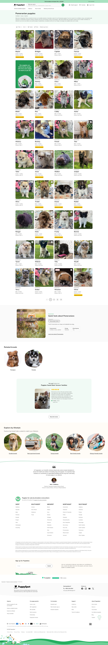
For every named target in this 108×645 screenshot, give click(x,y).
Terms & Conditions (76, 612)
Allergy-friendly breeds (96, 453)
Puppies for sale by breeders (11, 581)
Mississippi (81, 522)
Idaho (17, 512)
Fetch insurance (33, 612)
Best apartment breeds (34, 453)
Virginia (80, 532)
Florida (80, 512)
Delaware (65, 509)
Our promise (94, 609)
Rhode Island (66, 532)
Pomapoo (13, 370)
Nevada (17, 517)
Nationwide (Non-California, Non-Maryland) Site (56, 632)
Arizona (33, 507)
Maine (64, 514)
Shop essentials (10, 613)
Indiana (48, 509)
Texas (32, 514)
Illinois (48, 507)
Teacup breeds (54, 453)
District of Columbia (67, 512)
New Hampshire (66, 522)
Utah (17, 522)
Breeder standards (54, 609)
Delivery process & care (49, 8)
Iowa (48, 512)
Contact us (74, 604)
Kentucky (81, 517)
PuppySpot (4, 581)
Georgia (80, 514)
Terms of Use (10, 632)
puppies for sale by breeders (40, 500)
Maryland (65, 517)
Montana (17, 514)
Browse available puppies (19, 8)
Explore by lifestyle (11, 610)
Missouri (49, 522)
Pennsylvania (66, 530)
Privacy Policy (17, 632)
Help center (74, 606)
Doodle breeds (13, 453)
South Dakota (50, 532)
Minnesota (49, 520)
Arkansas (81, 509)
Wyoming (18, 527)
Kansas (48, 514)
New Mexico (34, 509)
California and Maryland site (39, 632)
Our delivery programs (96, 612)
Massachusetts (66, 520)
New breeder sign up (55, 606)
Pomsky (34, 370)
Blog (93, 614)
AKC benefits (32, 609)
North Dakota (50, 527)
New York (65, 527)
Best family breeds (75, 453)
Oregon (17, 520)
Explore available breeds (12, 608)
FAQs (73, 609)
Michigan (49, 517)
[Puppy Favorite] (32, 32)
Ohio (48, 530)
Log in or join (32, 604)
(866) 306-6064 (69, 588)
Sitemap (23, 632)
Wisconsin (49, 535)
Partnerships (32, 614)
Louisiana (81, 520)
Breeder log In (54, 604)
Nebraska (49, 525)
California (17, 507)
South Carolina (82, 527)
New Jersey (65, 525)
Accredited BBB (29, 632)
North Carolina (82, 525)
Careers (93, 617)
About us (30, 8)
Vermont (65, 535)
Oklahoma (33, 512)
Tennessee (81, 530)
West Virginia (82, 535)
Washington (18, 525)
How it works (38, 8)
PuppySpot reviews (34, 617)
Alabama (81, 507)
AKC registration (33, 606)
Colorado (17, 509)
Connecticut (65, 507)
